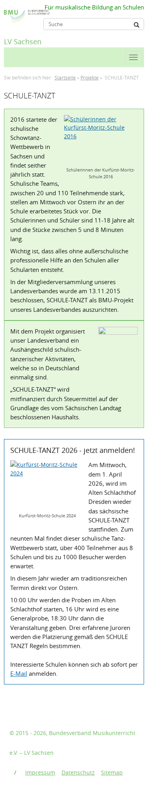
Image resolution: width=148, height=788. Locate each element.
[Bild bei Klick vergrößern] (101, 139)
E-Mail (18, 673)
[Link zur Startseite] (7, 10)
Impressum (40, 772)
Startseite (65, 78)
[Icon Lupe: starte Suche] (136, 25)
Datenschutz (78, 772)
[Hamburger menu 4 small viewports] (133, 57)
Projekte (90, 78)
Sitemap (112, 772)
